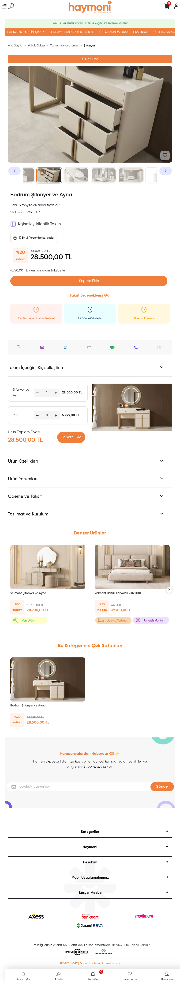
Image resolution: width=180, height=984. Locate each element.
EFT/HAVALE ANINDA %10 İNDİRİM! (64, 32)
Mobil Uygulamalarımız (90, 877)
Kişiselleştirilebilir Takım (39, 224)
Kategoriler (90, 832)
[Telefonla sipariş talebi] (137, 347)
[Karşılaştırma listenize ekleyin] (90, 347)
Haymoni (90, 847)
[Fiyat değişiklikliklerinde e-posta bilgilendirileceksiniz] (113, 347)
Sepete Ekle (89, 281)
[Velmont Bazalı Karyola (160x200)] (132, 567)
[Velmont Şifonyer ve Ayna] (47, 567)
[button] (14, 171)
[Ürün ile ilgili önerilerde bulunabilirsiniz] (160, 347)
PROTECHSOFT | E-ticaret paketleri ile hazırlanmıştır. (90, 963)
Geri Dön (91, 59)
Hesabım (90, 862)
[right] (169, 590)
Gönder (162, 787)
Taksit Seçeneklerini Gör (90, 295)
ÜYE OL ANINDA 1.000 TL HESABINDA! (116, 32)
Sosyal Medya (90, 893)
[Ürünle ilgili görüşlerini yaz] (67, 347)
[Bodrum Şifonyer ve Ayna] (47, 679)
